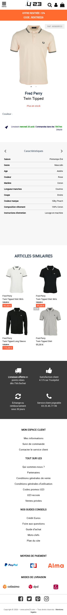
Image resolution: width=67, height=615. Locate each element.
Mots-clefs (33, 535)
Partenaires (33, 472)
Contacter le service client (33, 449)
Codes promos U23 (33, 489)
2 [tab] (36, 86)
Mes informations (33, 438)
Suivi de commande (33, 443)
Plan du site (33, 540)
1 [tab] (31, 86)
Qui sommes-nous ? (33, 466)
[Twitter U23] (29, 600)
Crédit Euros (33, 518)
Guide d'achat (33, 529)
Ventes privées (33, 500)
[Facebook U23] (21, 600)
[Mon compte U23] (56, 4)
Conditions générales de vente (33, 478)
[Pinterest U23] (38, 600)
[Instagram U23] (46, 600)
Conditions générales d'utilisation (33, 483)
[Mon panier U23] (62, 4)
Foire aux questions (33, 523)
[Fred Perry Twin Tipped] (33, 55)
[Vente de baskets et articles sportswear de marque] (33, 4)
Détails (59, 129)
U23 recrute (33, 495)
